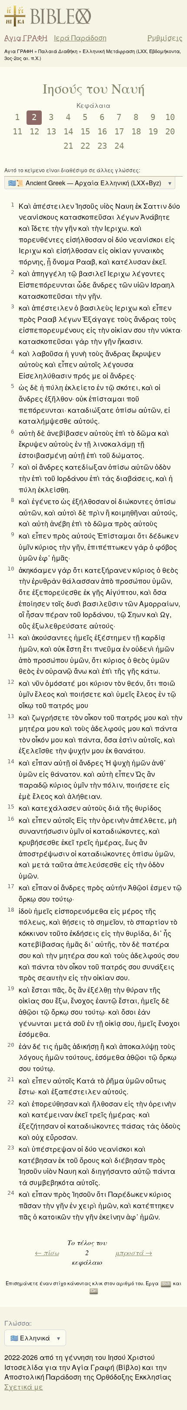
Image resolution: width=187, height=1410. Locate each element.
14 (68, 132)
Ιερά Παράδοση (80, 38)
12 (34, 132)
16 (102, 132)
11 (17, 132)
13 (51, 132)
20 (170, 132)
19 (153, 132)
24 (119, 146)
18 (136, 132)
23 (102, 146)
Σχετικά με (23, 1387)
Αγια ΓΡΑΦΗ (25, 38)
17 (119, 132)
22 (85, 146)
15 (85, 132)
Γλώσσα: (18, 1322)
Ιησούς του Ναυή (94, 88)
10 (170, 117)
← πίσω (47, 1252)
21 (68, 146)
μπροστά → (133, 1252)
